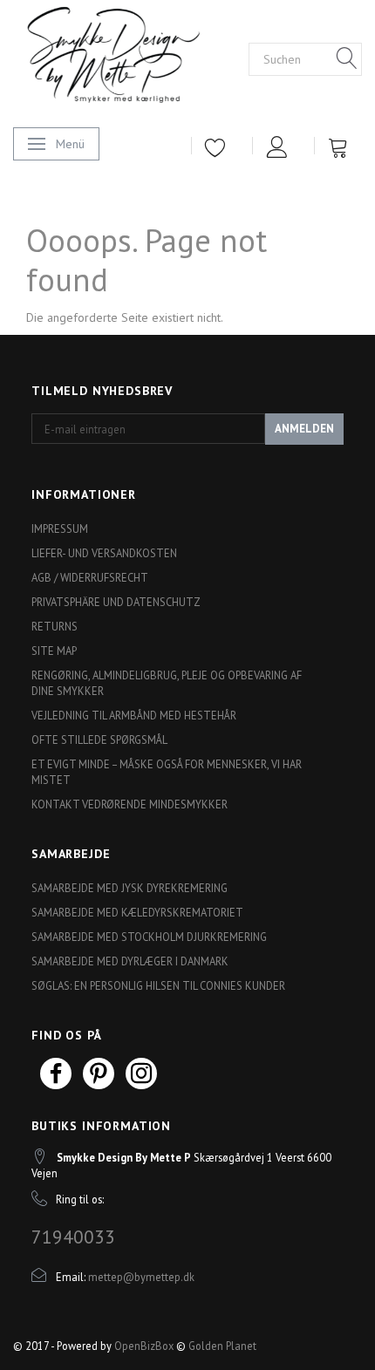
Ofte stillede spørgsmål (99, 739)
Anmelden (304, 428)
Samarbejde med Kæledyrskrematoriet (137, 912)
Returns (54, 626)
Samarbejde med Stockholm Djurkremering (149, 937)
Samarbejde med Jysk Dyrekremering (129, 888)
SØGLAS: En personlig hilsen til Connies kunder (158, 985)
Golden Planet (222, 1346)
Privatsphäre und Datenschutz (116, 602)
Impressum (59, 528)
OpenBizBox (144, 1346)
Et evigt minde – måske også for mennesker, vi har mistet (166, 772)
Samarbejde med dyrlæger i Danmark (129, 961)
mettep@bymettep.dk (141, 1277)
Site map (54, 651)
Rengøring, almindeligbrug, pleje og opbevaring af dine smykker (166, 683)
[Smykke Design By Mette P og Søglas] (131, 58)
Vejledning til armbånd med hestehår (133, 715)
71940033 (73, 1236)
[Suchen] (347, 59)
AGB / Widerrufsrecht (89, 577)
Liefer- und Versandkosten (104, 553)
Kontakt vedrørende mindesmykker (129, 804)
